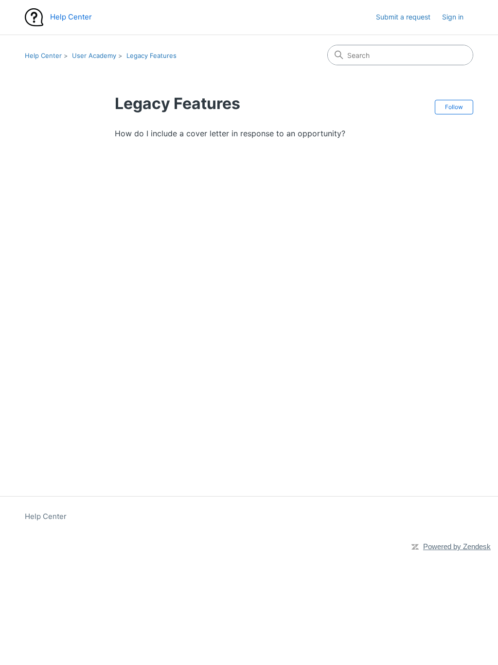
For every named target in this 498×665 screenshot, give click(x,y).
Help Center (43, 55)
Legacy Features (151, 55)
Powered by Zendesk (457, 546)
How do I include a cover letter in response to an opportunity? (230, 133)
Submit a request (403, 17)
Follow (454, 107)
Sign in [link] (452, 17)
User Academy (94, 55)
